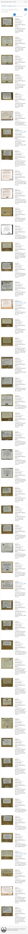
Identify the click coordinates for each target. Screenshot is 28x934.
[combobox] (14, 12)
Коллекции (9, 6)
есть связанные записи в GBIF (20, 131)
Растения (4, 6)
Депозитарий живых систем (8, 2)
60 (25, 14)
